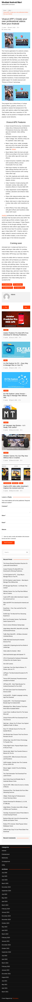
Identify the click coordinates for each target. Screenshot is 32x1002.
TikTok (14, 149)
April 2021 (4, 988)
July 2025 (4, 876)
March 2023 (5, 934)
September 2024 (6, 890)
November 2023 (6, 919)
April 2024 (4, 901)
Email (4, 522)
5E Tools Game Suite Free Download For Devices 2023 (14, 690)
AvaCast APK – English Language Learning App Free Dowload (15, 696)
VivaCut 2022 (7, 284)
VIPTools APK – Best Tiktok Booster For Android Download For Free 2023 (14, 685)
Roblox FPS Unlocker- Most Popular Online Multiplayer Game (15, 825)
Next (26, 307)
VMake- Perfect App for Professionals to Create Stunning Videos (14, 797)
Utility (9, 29)
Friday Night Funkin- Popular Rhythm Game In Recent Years (15, 746)
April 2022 (4, 959)
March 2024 (5, 905)
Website (4, 529)
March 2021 (5, 991)
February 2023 (6, 937)
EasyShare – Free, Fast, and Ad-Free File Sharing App (14, 609)
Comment (5, 506)
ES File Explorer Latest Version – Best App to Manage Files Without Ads (15, 395)
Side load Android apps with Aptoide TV (14, 654)
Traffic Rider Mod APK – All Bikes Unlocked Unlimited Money (15, 635)
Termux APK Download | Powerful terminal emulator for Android (15, 679)
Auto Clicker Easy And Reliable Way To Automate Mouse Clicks (14, 780)
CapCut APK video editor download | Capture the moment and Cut (15, 598)
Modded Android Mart (12, 2)
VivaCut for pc (8, 287)
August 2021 (5, 977)
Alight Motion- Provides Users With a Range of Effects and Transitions (15, 808)
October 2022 (5, 948)
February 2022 (6, 966)
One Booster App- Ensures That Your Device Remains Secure (15, 735)
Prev (6, 307)
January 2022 (5, 970)
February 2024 (6, 908)
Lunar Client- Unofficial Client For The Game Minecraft (15, 713)
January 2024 (5, 912)
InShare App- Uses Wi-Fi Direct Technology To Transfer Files (15, 741)
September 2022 (6, 952)
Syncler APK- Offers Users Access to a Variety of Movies (16, 786)
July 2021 (4, 981)
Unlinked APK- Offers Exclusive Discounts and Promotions (15, 758)
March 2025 (5, 883)
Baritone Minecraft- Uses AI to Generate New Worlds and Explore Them (15, 819)
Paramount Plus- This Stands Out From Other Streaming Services (15, 791)
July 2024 (4, 894)
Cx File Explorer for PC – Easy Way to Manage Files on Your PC (13, 575)
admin (4, 27)
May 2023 (4, 926)
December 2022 (6, 945)
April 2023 (4, 930)
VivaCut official (20, 287)
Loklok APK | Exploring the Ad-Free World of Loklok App (15, 646)
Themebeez (15, 998)
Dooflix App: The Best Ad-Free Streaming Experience (14, 614)
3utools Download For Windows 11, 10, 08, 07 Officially (15, 802)
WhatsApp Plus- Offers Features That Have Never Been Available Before (15, 707)
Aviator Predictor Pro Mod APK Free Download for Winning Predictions (13, 570)
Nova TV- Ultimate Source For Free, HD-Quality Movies (14, 730)
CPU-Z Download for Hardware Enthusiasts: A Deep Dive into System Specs (15, 659)
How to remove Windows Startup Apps (13, 625)
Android (5, 29)
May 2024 (4, 898)
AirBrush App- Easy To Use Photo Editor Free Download (15, 830)
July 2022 (4, 955)
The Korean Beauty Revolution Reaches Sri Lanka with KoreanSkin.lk (15, 564)
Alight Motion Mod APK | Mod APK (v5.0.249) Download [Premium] (15, 629)
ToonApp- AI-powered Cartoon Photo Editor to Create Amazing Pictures (16, 814)
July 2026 (4, 872)
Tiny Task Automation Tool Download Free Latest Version (15, 774)
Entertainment (7, 483)
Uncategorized (6, 861)
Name (4, 515)
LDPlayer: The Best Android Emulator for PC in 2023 (15, 674)
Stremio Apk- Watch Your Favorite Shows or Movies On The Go (15, 752)
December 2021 (6, 973)
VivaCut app (19, 284)
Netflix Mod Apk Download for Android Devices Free (13, 640)
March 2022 (5, 963)
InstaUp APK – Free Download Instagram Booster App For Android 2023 (14, 702)
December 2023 (6, 916)
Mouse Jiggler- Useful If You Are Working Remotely (14, 769)
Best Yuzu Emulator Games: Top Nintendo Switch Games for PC (14, 620)
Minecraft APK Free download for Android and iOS (16, 603)
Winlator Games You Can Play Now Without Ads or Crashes (15, 592)
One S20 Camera (8, 663)
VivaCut (4, 215)
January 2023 (5, 941)
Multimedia (15, 483)
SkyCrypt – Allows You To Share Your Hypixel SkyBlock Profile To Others (16, 724)
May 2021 (4, 984)
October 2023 (5, 923)
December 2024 (6, 887)
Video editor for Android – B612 (12, 651)
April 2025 (4, 880)
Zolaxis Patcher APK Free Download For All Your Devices (15, 718)
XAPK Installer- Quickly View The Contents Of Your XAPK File (15, 763)
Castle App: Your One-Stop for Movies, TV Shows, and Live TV (14, 668)
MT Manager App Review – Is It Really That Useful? (15, 586)
